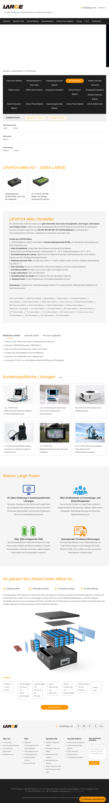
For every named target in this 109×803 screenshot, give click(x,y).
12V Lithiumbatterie (15, 315)
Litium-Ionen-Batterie (14, 81)
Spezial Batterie (33, 21)
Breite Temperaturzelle (53, 766)
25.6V (15, 128)
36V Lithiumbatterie (47, 315)
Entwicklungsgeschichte (11, 745)
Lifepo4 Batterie (14, 302)
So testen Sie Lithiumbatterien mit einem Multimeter (24, 353)
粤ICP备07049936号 (77, 791)
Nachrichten (96, 21)
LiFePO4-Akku (30, 71)
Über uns (6, 28)
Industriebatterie (47, 21)
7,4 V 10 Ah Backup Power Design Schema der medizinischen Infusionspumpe (53, 411)
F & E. (87, 21)
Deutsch (101, 8)
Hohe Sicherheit (72, 751)
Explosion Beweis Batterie (55, 305)
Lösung (79, 21)
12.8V (5, 128)
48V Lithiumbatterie (62, 315)
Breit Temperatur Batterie (17, 305)
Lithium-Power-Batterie (65, 21)
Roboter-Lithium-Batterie (74, 305)
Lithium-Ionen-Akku (65, 302)
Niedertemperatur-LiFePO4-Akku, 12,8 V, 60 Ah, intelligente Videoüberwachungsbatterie (15, 197)
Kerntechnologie (29, 763)
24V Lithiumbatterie (31, 315)
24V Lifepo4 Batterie (54, 308)
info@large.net (89, 7)
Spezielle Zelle (18, 21)
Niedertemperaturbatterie (75, 742)
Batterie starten (14, 90)
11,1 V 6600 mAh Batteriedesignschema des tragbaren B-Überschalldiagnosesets (18, 411)
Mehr (60, 377)
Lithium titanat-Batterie (36, 305)
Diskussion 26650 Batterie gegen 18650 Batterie (23, 345)
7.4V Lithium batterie (33, 312)
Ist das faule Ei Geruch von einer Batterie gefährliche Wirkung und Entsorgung (34, 360)
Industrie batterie (62, 298)
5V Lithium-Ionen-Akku (84, 312)
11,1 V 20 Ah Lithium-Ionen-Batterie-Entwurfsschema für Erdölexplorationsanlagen (89, 449)
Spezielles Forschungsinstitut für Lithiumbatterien (31, 745)
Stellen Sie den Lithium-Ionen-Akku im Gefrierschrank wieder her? (30, 342)
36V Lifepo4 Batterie (70, 308)
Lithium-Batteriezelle (95, 104)
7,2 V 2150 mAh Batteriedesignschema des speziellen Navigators (54, 449)
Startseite (6, 21)
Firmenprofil (7, 742)
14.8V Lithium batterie (67, 312)
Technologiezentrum (31, 751)
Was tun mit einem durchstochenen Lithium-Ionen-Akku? (26, 349)
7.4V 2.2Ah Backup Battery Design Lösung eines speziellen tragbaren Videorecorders (17, 449)
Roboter (6, 150)
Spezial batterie (49, 298)
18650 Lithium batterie (34, 90)
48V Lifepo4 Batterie (87, 308)
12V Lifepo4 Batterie (38, 308)
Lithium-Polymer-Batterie (30, 302)
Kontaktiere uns (8, 754)
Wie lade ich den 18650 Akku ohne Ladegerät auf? (24, 356)
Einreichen (94, 763)
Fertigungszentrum (30, 754)
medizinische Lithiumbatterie (18, 308)
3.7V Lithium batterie (16, 312)
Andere (5, 139)
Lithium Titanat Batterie (34, 104)
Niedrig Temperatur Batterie (84, 302)
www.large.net (64, 791)
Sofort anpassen (54, 707)
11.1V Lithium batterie (49, 312)
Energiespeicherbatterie (54, 90)
